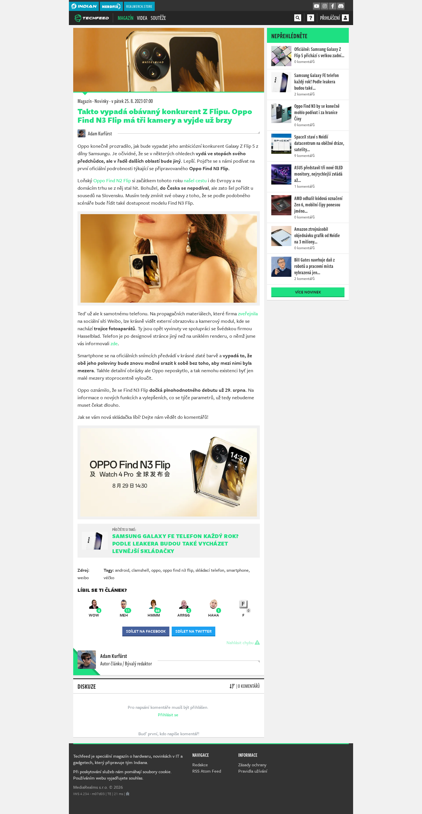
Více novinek (308, 292)
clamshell (140, 570)
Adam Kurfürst (99, 133)
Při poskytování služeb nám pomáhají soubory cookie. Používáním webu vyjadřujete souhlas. (122, 774)
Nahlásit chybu (241, 642)
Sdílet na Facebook (146, 631)
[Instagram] (324, 6)
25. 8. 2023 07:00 (132, 101)
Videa (142, 18)
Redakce (200, 764)
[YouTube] (316, 6)
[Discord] (340, 6)
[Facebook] (332, 6)
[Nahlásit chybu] (127, 793)
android (122, 570)
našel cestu (195, 180)
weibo (83, 577)
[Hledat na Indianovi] (297, 17)
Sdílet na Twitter (193, 631)
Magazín (125, 18)
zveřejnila (248, 313)
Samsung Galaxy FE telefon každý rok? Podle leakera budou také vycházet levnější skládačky (175, 543)
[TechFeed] (91, 17)
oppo (155, 570)
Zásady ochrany (252, 764)
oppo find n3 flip (178, 570)
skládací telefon (209, 570)
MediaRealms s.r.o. (90, 787)
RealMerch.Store (139, 6)
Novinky (101, 101)
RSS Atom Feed (206, 771)
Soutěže (158, 18)
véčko (109, 577)
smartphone (238, 570)
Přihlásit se (168, 714)
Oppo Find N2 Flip (112, 180)
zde (114, 343)
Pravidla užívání (252, 771)
